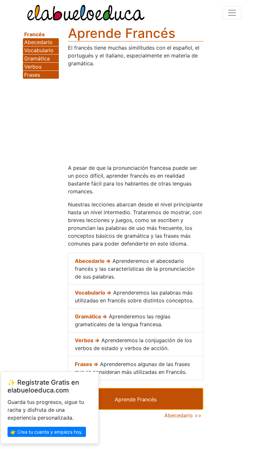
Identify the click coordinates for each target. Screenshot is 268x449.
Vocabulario (39, 50)
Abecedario (38, 42)
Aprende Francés (136, 399)
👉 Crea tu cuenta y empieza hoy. (46, 432)
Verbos (33, 66)
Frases (32, 75)
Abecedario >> (183, 415)
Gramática (37, 58)
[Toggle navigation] (232, 12)
